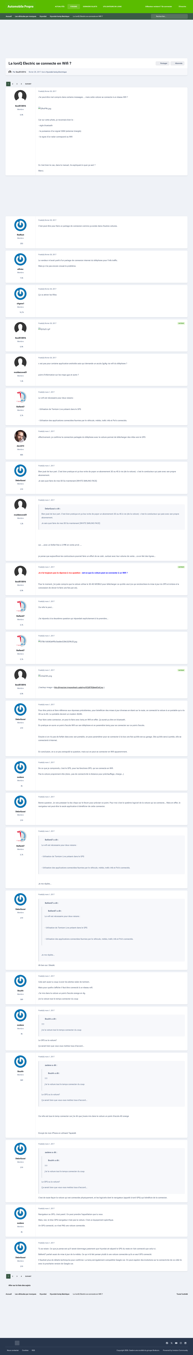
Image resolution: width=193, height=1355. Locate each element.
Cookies (25, 1350)
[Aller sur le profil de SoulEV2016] (10, 72)
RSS (33, 1350)
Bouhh (20, 991)
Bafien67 (20, 407)
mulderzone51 (20, 372)
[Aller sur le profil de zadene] (20, 767)
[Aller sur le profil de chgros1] (20, 294)
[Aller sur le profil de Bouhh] (20, 981)
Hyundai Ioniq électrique (56, 72)
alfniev (20, 269)
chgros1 (20, 303)
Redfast (20, 235)
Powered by (175, 1350)
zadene (20, 777)
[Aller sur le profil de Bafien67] (20, 397)
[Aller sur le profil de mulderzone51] (20, 362)
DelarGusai (20, 480)
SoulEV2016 (21, 72)
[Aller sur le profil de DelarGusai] (20, 470)
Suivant (28, 84)
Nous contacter (13, 1350)
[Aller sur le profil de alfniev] (20, 259)
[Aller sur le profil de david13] (20, 436)
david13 (20, 446)
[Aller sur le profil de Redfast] (20, 225)
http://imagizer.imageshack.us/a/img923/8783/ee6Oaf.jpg (78, 687)
